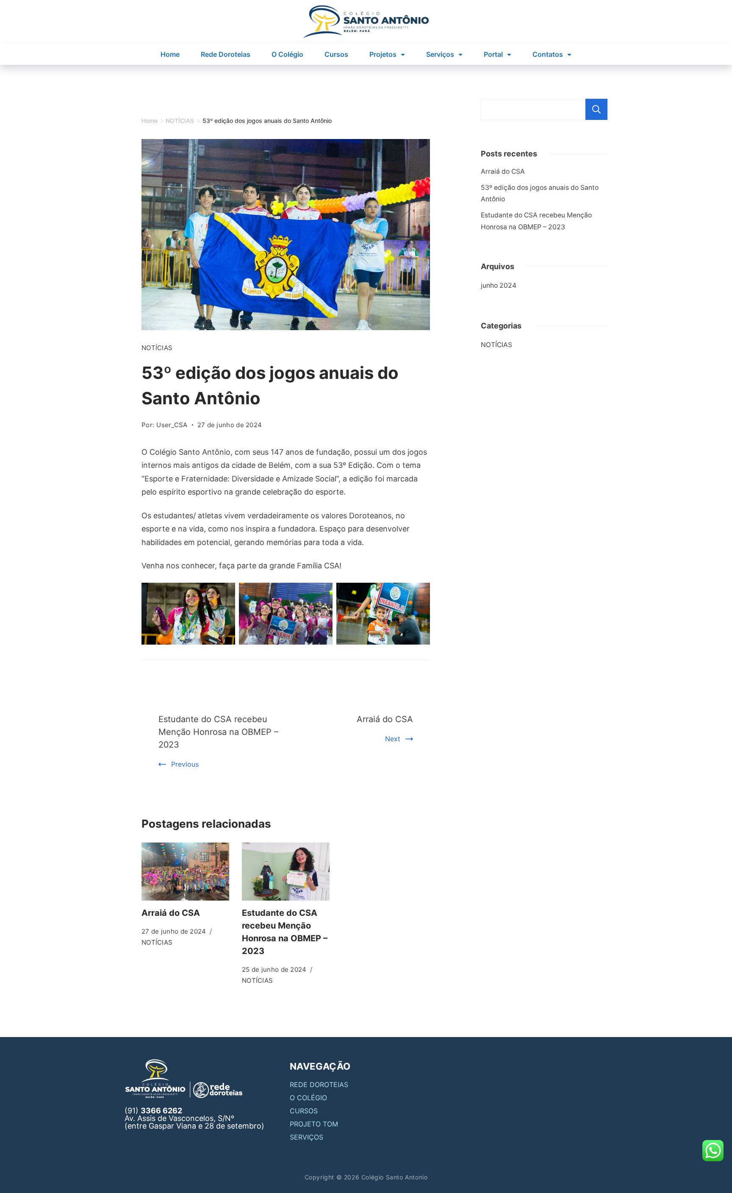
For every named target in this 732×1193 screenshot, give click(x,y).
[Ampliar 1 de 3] (224, 594)
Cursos (336, 54)
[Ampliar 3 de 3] (419, 594)
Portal (493, 54)
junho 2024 (498, 285)
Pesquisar (596, 109)
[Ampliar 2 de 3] (321, 594)
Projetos (382, 54)
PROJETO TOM (314, 1124)
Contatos (547, 54)
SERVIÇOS (306, 1137)
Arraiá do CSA (385, 719)
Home (170, 54)
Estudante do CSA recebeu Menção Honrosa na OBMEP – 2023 (218, 732)
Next (392, 738)
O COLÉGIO (308, 1097)
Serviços (440, 54)
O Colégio (287, 54)
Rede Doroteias (225, 54)
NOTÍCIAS (156, 348)
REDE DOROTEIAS (319, 1084)
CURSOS (304, 1111)
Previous (185, 764)
